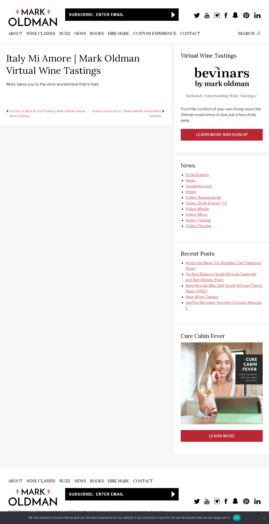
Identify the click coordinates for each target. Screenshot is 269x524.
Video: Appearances (203, 197)
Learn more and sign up (222, 134)
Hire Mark (118, 33)
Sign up (173, 14)
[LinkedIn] (255, 17)
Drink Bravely (197, 175)
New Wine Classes (202, 297)
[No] (264, 518)
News (80, 33)
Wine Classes (40, 33)
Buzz (64, 33)
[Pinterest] (244, 17)
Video (191, 192)
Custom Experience (154, 33)
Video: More (196, 214)
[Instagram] (215, 17)
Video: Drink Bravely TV (206, 203)
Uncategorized (199, 186)
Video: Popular (198, 220)
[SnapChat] (233, 17)
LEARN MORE (222, 436)
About (15, 33)
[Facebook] (223, 17)
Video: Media (197, 209)
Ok (237, 517)
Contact (190, 33)
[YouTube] (204, 17)
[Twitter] (195, 17)
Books (97, 33)
